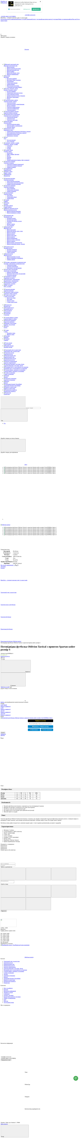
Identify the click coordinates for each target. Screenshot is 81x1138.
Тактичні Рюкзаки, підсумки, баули (13, 365)
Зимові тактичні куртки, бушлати (16, 95)
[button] (75, 1078)
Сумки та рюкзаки (9, 374)
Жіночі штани (10, 67)
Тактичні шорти (11, 110)
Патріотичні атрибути (10, 391)
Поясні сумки (10, 300)
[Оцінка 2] (38, 891)
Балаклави (10, 153)
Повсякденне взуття (9, 360)
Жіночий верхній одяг (13, 70)
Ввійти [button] (2, 702)
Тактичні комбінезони (13, 108)
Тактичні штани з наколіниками (15, 104)
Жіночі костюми (11, 229)
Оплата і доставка (36, 19)
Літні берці (10, 195)
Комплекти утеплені (12, 135)
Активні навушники (12, 266)
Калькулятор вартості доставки (49, 19)
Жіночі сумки (10, 334)
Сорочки (9, 222)
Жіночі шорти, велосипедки (14, 242)
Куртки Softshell (11, 91)
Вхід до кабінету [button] (8, 988)
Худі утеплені (10, 141)
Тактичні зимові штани (13, 107)
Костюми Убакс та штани (14, 80)
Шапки (9, 158)
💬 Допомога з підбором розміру (40, 726)
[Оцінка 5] (38, 904)
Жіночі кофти (10, 71)
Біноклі (6, 382)
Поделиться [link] (4, 845)
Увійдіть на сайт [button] (5, 687)
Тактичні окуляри (12, 265)
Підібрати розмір (40, 720)
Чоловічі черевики (12, 249)
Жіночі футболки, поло (13, 73)
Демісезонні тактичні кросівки (15, 182)
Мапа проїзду (4, 1124)
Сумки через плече (12, 302)
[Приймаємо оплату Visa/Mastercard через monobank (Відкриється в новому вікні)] (15, 945)
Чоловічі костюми (12, 219)
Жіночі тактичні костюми (14, 68)
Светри (9, 147)
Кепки (8, 155)
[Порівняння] (13, 445)
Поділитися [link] (4, 847)
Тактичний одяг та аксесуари (12, 351)
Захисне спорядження (10, 362)
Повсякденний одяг (9, 357)
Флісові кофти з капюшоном (14, 125)
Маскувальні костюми (13, 85)
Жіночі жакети (11, 237)
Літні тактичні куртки (13, 94)
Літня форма (10, 81)
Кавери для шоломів (12, 272)
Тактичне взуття (8, 354)
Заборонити (26, 9)
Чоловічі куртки (11, 218)
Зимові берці (10, 198)
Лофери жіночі (11, 259)
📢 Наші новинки (34, 729)
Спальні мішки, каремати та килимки (14, 371)
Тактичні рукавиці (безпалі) (14, 165)
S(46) (2, 705)
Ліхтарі (6, 377)
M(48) (6, 705)
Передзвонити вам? (6, 1060)
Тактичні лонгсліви (12, 120)
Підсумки (9, 299)
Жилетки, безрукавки (13, 97)
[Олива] (26, 718)
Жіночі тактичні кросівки (14, 211)
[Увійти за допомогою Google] (38, 874)
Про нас (74, 19)
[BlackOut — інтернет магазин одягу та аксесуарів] (8, 926)
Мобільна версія (28, 957)
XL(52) (6, 711)
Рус (5, 423)
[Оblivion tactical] (5, 524)
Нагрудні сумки (11, 298)
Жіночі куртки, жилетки (13, 239)
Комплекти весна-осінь (13, 134)
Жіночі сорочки (11, 232)
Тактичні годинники (9, 380)
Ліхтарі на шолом (11, 275)
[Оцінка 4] (13, 904)
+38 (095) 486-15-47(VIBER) (8, 16)
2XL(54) (6, 714)
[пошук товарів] (13, 402)
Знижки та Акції (21, 19)
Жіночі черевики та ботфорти (15, 258)
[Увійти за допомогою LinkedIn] (63, 874)
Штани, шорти (11, 224)
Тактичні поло (11, 118)
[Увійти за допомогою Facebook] (13, 874)
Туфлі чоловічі (11, 252)
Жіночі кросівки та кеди (13, 256)
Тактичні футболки (12, 117)
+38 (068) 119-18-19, (30, 15)
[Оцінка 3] (63, 891)
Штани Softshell (11, 105)
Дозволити (36, 9)
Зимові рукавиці (11, 167)
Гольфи (9, 148)
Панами (9, 157)
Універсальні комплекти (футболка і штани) (19, 131)
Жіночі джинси (11, 241)
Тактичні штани (11, 103)
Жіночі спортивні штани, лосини (16, 244)
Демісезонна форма (12, 83)
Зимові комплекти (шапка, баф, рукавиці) (18, 160)
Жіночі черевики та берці (14, 212)
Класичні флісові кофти (13, 124)
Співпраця (29, 19)
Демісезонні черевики (13, 190)
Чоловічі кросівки (12, 251)
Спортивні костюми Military (14, 87)
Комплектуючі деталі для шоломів (16, 273)
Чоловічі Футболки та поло (14, 221)
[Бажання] (40, 431)
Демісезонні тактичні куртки (15, 93)
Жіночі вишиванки (12, 238)
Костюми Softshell (12, 78)
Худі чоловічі (10, 225)
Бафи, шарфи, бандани (13, 154)
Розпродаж (7, 394)
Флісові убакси (11, 127)
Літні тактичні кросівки (13, 181)
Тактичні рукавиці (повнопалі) (15, 164)
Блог (71, 19)
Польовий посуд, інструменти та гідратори (15, 368)
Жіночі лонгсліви (11, 235)
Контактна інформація (11, 19)
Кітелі (8, 98)
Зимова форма (11, 84)
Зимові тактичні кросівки (14, 184)
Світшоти (9, 145)
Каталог (3, 19)
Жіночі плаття (11, 234)
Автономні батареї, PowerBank (12, 385)
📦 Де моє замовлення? (47, 729)
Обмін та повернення (64, 19)
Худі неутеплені (11, 140)
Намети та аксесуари (9, 388)
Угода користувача (9, 1002)
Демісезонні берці (12, 197)
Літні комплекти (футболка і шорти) (16, 133)
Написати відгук (5, 656)
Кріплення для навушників (14, 268)
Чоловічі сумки (11, 333)
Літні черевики (11, 188)
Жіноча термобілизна (12, 74)
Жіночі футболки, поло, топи (15, 231)
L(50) (6, 708)
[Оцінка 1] (13, 891)
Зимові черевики (11, 191)
